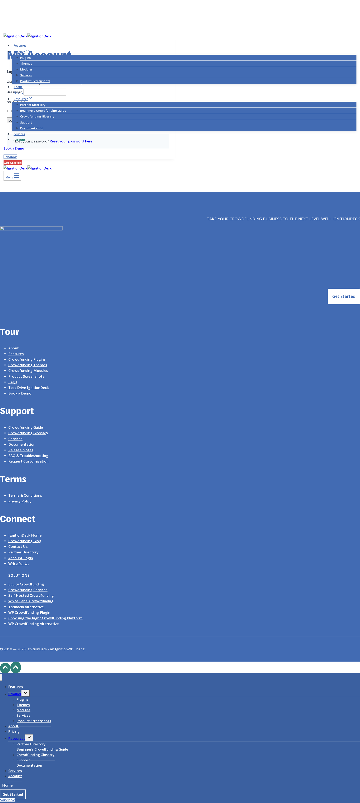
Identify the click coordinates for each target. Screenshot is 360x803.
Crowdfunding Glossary (37, 116)
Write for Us (18, 563)
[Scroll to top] (5, 668)
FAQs (12, 382)
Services (26, 75)
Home (7, 785)
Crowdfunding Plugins (27, 359)
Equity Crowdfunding (26, 584)
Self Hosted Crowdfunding (31, 595)
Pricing (18, 93)
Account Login (20, 558)
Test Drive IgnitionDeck (28, 387)
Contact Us (18, 546)
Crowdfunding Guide (25, 427)
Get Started (13, 163)
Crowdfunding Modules (28, 370)
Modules (26, 69)
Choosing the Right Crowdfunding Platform (45, 618)
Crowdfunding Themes (27, 365)
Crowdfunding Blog (24, 540)
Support (26, 122)
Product (14, 694)
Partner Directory (33, 105)
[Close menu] (1, 677)
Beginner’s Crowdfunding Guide (43, 111)
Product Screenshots (35, 81)
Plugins (25, 58)
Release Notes (20, 450)
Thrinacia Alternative (26, 606)
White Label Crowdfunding (30, 601)
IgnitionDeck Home (25, 535)
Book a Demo (14, 148)
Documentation (31, 128)
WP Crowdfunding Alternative (33, 623)
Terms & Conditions (25, 495)
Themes (26, 64)
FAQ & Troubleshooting (28, 455)
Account (19, 140)
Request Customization (28, 461)
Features (20, 45)
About (18, 87)
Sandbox (10, 157)
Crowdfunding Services (28, 589)
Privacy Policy (19, 501)
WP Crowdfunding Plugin (29, 612)
